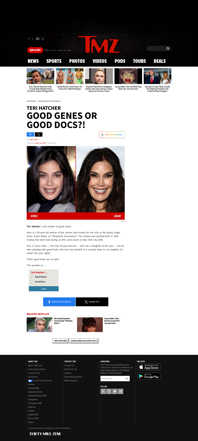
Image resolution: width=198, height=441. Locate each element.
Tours (139, 61)
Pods (120, 61)
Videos (100, 61)
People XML (33, 414)
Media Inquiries (70, 381)
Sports (53, 61)
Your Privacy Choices (42, 381)
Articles (31, 384)
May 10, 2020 (40, 143)
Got (35, 50)
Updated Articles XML (37, 396)
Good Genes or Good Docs (84, 340)
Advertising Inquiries (73, 377)
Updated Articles (35, 392)
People (31, 411)
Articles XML (33, 388)
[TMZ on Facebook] (29, 39)
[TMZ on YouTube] (114, 391)
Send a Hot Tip (70, 369)
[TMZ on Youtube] (37, 38)
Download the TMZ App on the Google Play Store (148, 376)
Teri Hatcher (60, 340)
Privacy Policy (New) (37, 369)
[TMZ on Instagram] (42, 39)
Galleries (32, 407)
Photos (77, 61)
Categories (33, 399)
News (33, 61)
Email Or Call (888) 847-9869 (57, 50)
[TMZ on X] (33, 39)
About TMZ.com (35, 365)
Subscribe (127, 378)
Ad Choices (33, 377)
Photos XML (33, 418)
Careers (67, 373)
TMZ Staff (33, 139)
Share (61, 301)
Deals (160, 61)
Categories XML (35, 403)
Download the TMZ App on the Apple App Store (148, 367)
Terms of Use (34, 373)
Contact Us (69, 365)
